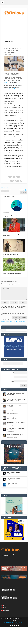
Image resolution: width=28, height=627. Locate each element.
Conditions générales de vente (11, 622)
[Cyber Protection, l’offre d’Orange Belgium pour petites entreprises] (4, 435)
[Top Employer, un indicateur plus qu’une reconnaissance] (14, 225)
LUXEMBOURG (6, 610)
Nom (12, 377)
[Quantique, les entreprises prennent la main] (4, 423)
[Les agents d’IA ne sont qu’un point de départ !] (4, 411)
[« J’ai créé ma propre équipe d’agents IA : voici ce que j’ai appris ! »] (4, 400)
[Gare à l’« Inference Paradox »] (4, 406)
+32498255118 (7, 555)
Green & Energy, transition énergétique (12, 273)
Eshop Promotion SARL (12, 618)
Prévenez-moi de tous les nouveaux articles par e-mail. (13, 314)
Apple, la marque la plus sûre (13, 417)
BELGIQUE (5, 605)
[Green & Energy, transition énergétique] (14, 264)
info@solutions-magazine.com (11, 554)
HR (13, 431)
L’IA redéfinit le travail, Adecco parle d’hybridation (15, 429)
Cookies (17, 624)
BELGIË (4, 607)
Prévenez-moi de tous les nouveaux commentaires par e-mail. (13, 310)
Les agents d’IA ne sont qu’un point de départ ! (16, 411)
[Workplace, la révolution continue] (14, 245)
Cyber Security (15, 395)
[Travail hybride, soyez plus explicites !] (14, 206)
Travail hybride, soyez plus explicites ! (12, 215)
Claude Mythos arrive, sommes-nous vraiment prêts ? (15, 394)
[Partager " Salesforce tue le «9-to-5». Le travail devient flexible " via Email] (16, 177)
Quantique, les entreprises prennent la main (16, 423)
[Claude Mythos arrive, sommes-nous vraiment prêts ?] (4, 394)
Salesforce (6, 82)
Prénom (12, 381)
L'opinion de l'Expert (17, 402)
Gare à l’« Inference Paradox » (14, 405)
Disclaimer (21, 622)
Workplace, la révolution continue (10, 254)
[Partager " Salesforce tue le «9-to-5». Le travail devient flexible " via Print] (19, 177)
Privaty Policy (12, 624)
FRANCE (4, 609)
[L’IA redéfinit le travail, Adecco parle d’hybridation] (4, 429)
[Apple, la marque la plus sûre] (4, 418)
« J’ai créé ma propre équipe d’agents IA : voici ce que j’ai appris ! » (16, 400)
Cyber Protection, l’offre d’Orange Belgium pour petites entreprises (15, 435)
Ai (13, 406)
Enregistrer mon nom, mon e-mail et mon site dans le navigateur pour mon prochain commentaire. (13, 307)
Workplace (13, 52)
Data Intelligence (16, 413)
